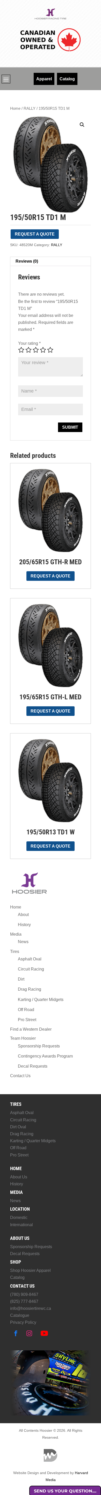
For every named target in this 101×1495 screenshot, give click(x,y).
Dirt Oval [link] (18, 1127)
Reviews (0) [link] (27, 261)
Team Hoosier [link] (23, 1038)
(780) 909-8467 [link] (24, 1294)
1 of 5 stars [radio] (21, 350)
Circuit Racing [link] (31, 969)
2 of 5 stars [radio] (28, 350)
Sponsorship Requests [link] (39, 1046)
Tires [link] (14, 951)
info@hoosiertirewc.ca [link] (30, 1308)
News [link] (23, 942)
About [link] (23, 914)
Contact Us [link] (20, 1076)
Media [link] (15, 934)
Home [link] (15, 108)
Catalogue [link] (19, 1315)
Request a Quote (35, 234)
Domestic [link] (18, 1217)
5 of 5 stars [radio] (50, 350)
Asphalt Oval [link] (29, 959)
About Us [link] (18, 1177)
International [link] (21, 1225)
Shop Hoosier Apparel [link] (30, 1270)
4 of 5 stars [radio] (43, 350)
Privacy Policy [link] (23, 1322)
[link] (50, 18)
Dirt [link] (21, 979)
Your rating (29, 343)
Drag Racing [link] (29, 989)
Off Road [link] (26, 1009)
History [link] (24, 924)
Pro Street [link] (27, 1019)
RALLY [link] (29, 108)
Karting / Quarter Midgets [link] (40, 999)
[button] (6, 79)
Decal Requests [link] (32, 1066)
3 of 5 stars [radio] (36, 350)
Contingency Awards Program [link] (45, 1056)
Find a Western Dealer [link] (31, 1029)
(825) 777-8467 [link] (24, 1301)
